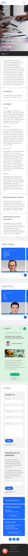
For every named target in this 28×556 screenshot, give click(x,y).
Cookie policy (14, 548)
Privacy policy (14, 546)
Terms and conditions (14, 551)
